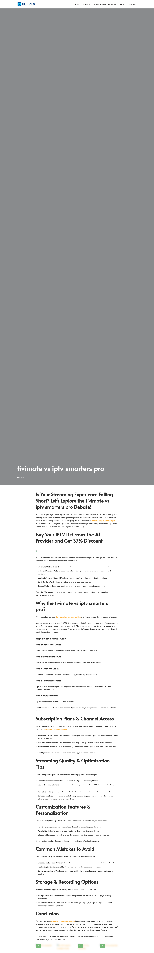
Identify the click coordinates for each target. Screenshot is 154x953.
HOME (77, 4)
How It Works (100, 4)
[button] (116, 4)
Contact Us (131, 4)
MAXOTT (22, 477)
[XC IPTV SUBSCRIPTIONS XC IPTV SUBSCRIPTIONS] (27, 4)
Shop (122, 4)
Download (86, 4)
